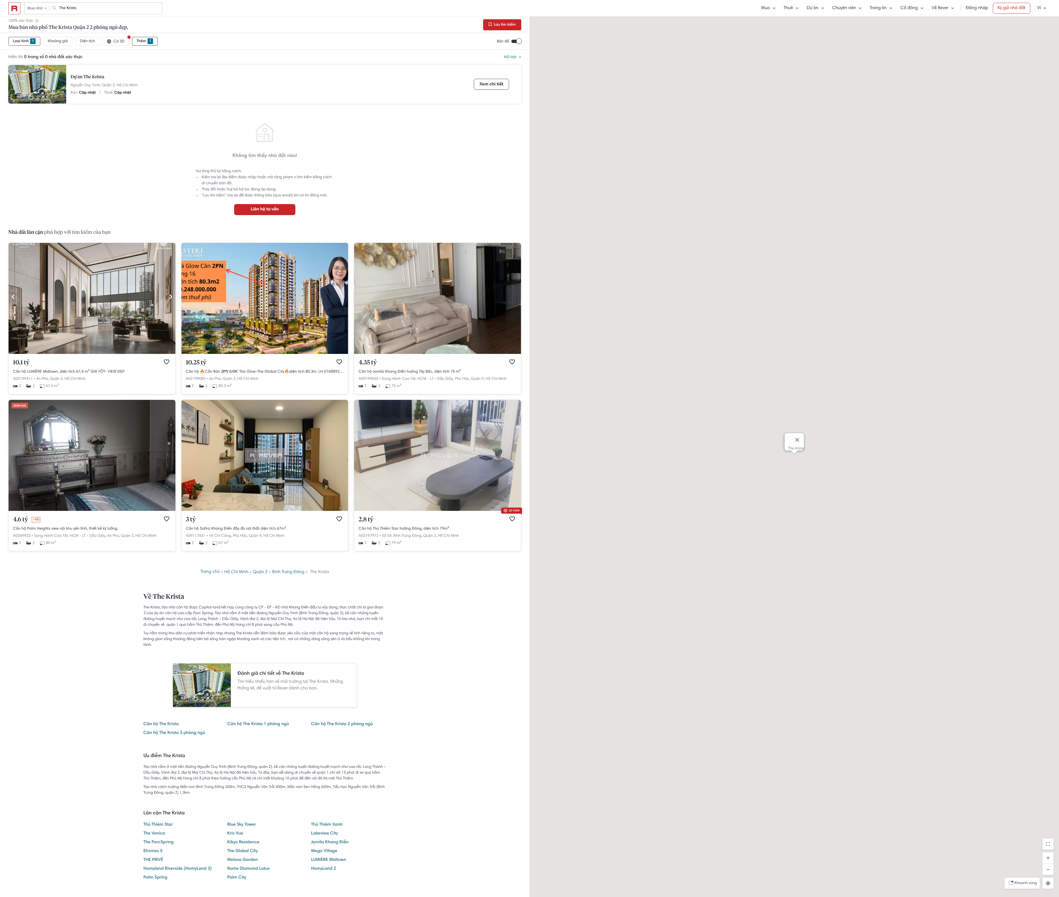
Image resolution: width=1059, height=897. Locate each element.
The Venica (154, 833)
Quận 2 (260, 572)
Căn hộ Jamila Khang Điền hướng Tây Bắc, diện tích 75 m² (410, 372)
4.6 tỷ (20, 520)
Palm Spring (155, 878)
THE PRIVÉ (153, 860)
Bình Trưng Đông (288, 572)
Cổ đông (909, 8)
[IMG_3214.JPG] (437, 353)
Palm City (236, 878)
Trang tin (878, 8)
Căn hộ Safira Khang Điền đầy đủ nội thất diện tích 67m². (236, 529)
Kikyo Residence (243, 842)
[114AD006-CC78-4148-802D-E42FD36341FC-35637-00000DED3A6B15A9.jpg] (92, 353)
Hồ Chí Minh (127, 85)
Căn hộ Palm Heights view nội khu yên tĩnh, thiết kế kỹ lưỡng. (65, 529)
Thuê (788, 8)
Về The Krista (163, 597)
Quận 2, (109, 85)
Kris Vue (235, 833)
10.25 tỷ (196, 363)
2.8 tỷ (366, 520)
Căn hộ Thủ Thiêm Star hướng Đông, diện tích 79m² (404, 529)
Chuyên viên (844, 8)
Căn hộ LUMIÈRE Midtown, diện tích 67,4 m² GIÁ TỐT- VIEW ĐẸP (68, 372)
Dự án (812, 8)
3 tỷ (191, 520)
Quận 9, (478, 379)
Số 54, (387, 536)
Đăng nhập (977, 8)
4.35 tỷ (368, 363)
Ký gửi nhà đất (1012, 8)
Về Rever (940, 8)
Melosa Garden (242, 860)
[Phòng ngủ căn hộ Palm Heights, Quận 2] (92, 510)
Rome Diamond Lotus (248, 869)
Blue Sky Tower (241, 825)
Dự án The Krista (87, 77)
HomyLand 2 (323, 869)
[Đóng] (797, 439)
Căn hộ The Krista (161, 724)
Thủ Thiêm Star (158, 825)
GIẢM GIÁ (20, 406)
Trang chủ (210, 572)
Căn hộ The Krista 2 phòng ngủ (342, 724)
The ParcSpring (158, 842)
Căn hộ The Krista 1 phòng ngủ (258, 724)
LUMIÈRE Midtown (328, 860)
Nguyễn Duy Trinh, (86, 85)
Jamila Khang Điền (330, 842)
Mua (765, 8)
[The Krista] (37, 84)
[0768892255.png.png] (264, 353)
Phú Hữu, (462, 379)
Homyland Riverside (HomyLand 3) (177, 869)
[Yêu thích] (166, 361)
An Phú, (42, 379)
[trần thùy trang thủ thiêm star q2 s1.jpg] (437, 510)
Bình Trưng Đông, (407, 536)
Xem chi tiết (491, 84)
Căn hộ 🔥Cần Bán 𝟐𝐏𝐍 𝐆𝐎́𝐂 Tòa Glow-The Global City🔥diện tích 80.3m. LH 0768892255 (265, 372)
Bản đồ (503, 42)
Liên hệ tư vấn (265, 209)
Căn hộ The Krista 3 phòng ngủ (174, 733)
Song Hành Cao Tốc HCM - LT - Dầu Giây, (418, 379)
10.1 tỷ (21, 363)
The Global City (242, 851)
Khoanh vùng (1026, 883)
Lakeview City (324, 833)
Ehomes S (152, 851)
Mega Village (324, 851)
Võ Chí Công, (220, 536)
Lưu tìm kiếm (504, 25)
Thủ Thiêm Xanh (327, 825)
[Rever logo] (14, 8)
